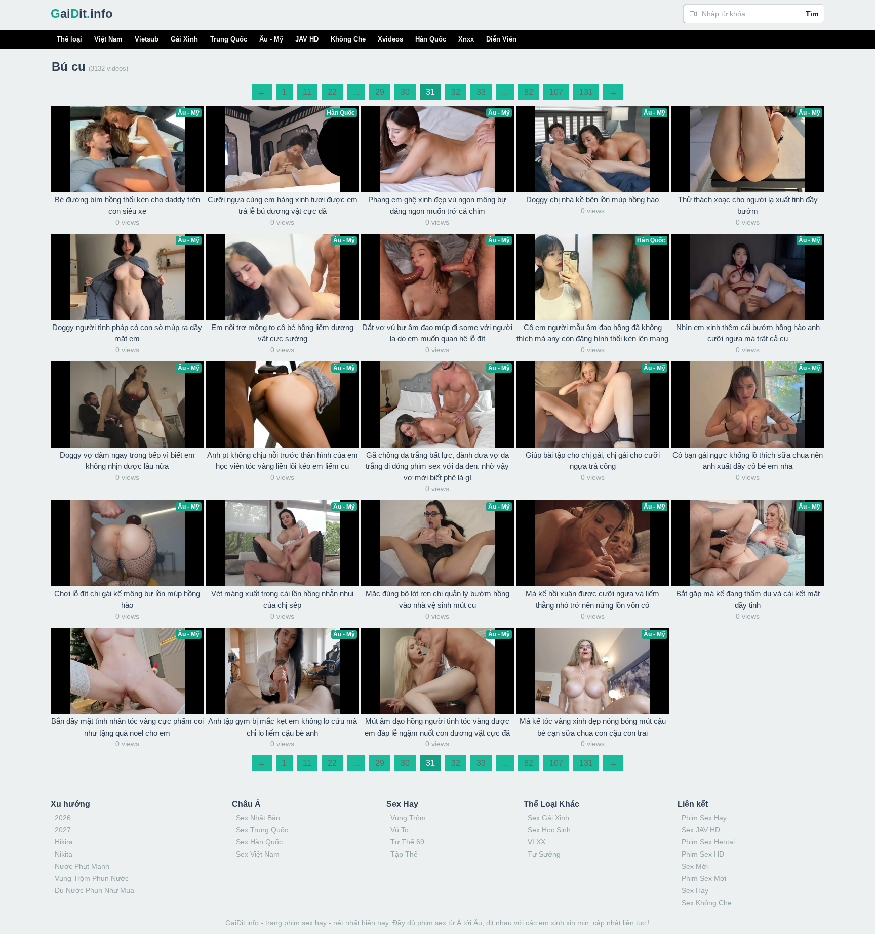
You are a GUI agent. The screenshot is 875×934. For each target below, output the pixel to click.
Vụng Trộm (408, 818)
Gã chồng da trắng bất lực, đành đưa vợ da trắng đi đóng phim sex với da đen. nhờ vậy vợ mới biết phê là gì (437, 466)
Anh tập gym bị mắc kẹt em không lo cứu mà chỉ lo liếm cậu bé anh (282, 727)
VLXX (536, 842)
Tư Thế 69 (407, 842)
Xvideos (390, 39)
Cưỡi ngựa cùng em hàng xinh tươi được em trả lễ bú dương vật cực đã (282, 205)
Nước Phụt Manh (82, 866)
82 (528, 92)
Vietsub (146, 39)
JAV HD (307, 39)
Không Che (348, 39)
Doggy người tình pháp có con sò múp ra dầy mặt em (127, 333)
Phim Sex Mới (704, 878)
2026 (63, 818)
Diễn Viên (501, 39)
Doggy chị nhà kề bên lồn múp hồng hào (592, 199)
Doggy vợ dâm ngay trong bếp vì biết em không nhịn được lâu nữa (127, 461)
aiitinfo (82, 13)
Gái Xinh (184, 39)
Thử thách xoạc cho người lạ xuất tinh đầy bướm (748, 205)
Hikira (64, 842)
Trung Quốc (228, 39)
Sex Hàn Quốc (259, 842)
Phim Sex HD (703, 854)
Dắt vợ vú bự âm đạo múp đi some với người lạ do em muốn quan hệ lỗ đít (437, 333)
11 (307, 92)
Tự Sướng (544, 854)
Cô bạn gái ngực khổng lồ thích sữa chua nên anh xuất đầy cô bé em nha (747, 461)
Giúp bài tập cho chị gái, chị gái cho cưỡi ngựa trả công (593, 461)
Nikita (63, 854)
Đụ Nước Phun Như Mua (94, 890)
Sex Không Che (707, 903)
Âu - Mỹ (271, 39)
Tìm (812, 14)
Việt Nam (108, 39)
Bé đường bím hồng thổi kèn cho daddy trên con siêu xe (127, 205)
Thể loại (69, 39)
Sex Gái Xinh (548, 818)
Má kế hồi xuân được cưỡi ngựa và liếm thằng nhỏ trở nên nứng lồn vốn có (592, 599)
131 (586, 92)
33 (481, 92)
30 (405, 92)
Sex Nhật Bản (258, 818)
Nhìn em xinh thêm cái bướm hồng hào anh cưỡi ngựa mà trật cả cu (748, 333)
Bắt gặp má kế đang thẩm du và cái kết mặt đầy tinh (748, 599)
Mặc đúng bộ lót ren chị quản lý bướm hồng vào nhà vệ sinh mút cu (437, 599)
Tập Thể (404, 854)
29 (379, 92)
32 (455, 92)
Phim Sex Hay (704, 818)
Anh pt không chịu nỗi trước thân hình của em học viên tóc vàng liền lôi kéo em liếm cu (282, 461)
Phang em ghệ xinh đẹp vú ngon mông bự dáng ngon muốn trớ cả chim (437, 205)
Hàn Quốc (430, 39)
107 (556, 92)
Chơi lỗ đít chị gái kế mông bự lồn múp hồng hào (127, 599)
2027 (63, 830)
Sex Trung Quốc (262, 830)
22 (332, 92)
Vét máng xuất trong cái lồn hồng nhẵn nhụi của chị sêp (282, 599)
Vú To (399, 830)
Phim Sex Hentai (708, 842)
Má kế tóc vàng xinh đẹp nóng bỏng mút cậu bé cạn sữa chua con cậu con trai (593, 727)
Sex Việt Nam (258, 854)
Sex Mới (695, 866)
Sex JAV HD (701, 830)
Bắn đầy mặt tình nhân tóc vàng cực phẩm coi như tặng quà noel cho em (127, 727)
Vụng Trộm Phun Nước (92, 878)
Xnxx (466, 39)
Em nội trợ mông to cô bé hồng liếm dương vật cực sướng (282, 333)
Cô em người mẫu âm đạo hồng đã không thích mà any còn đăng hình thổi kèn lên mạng (592, 333)
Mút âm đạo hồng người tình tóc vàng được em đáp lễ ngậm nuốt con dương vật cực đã (437, 727)
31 (430, 92)
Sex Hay (695, 890)
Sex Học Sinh (549, 830)
